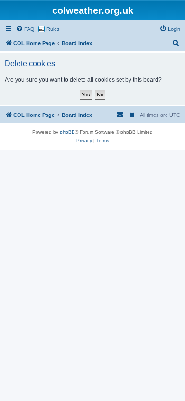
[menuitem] (25, 29)
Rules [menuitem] (53, 29)
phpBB (67, 131)
